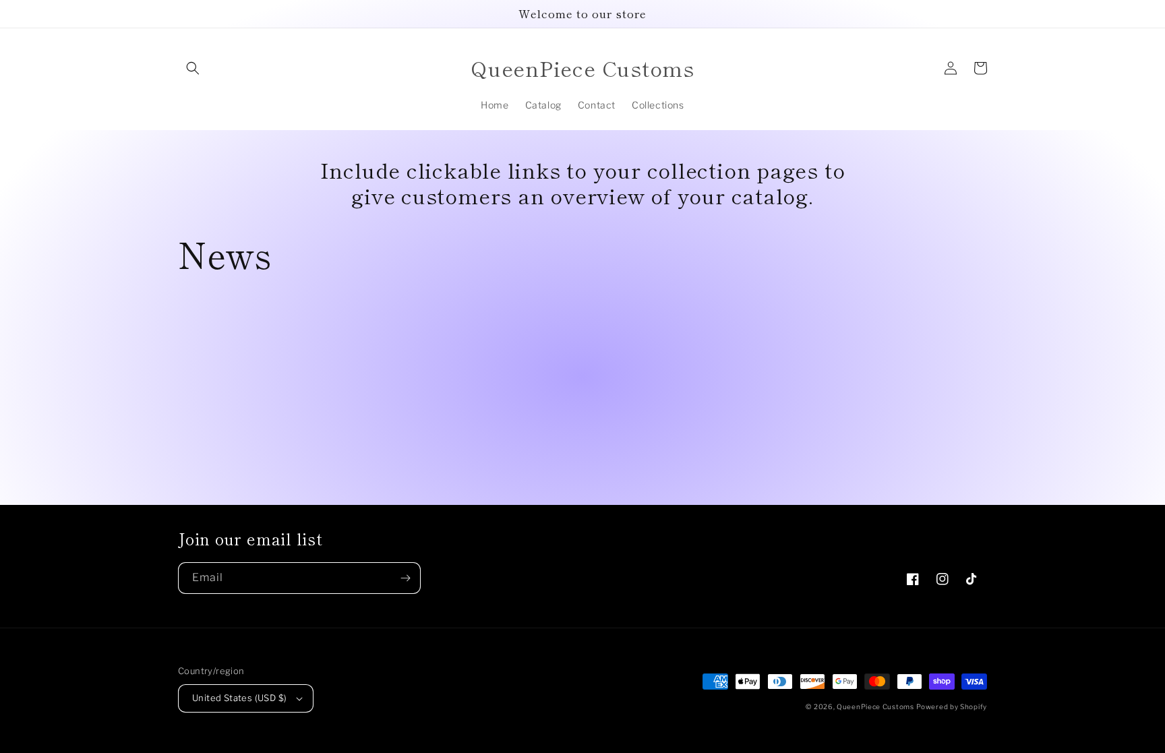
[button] (193, 68)
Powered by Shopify (951, 706)
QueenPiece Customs (875, 706)
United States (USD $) (239, 697)
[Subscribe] (405, 578)
